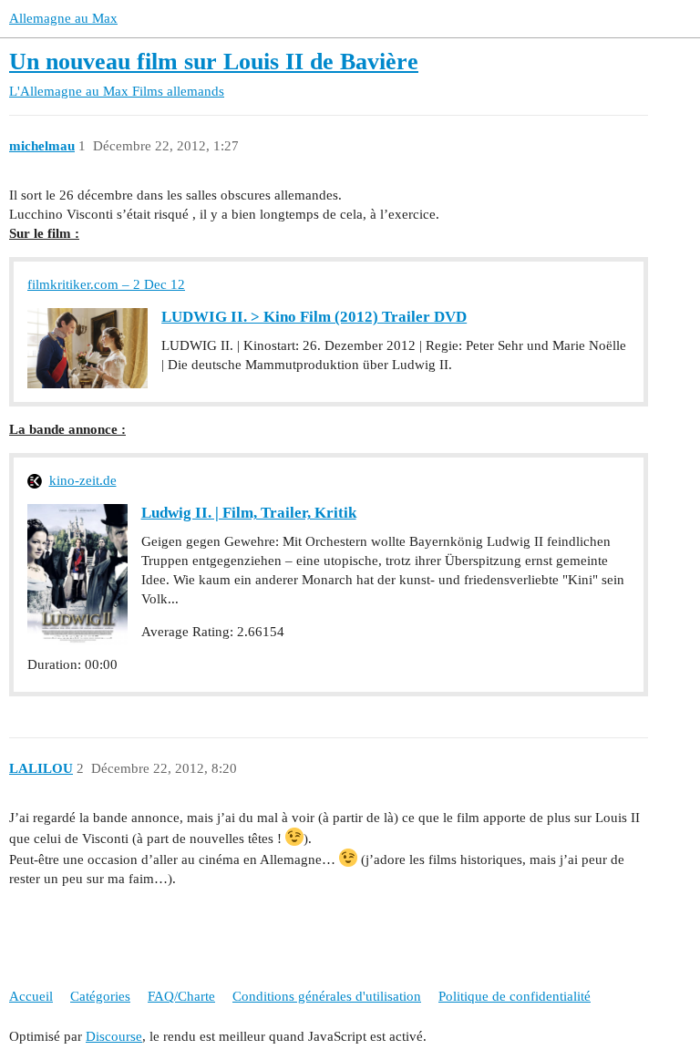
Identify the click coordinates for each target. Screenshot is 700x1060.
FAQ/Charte (181, 996)
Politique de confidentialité (514, 996)
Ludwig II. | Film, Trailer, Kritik (248, 512)
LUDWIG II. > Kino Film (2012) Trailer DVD (314, 316)
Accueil (31, 996)
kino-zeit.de (83, 480)
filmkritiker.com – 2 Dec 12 (106, 284)
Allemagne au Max (63, 18)
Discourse (114, 1036)
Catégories (100, 996)
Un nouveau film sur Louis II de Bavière (213, 61)
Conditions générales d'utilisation (326, 996)
